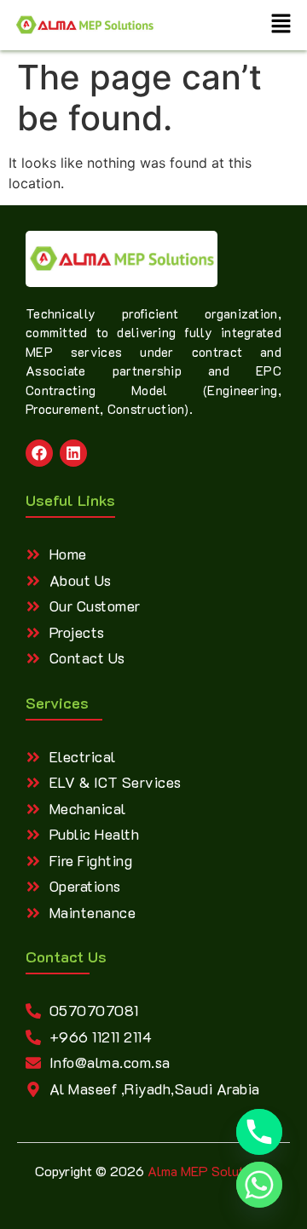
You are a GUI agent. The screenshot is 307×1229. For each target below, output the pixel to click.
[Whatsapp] (259, 1185)
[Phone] (259, 1132)
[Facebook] (39, 453)
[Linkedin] (73, 453)
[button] (281, 25)
